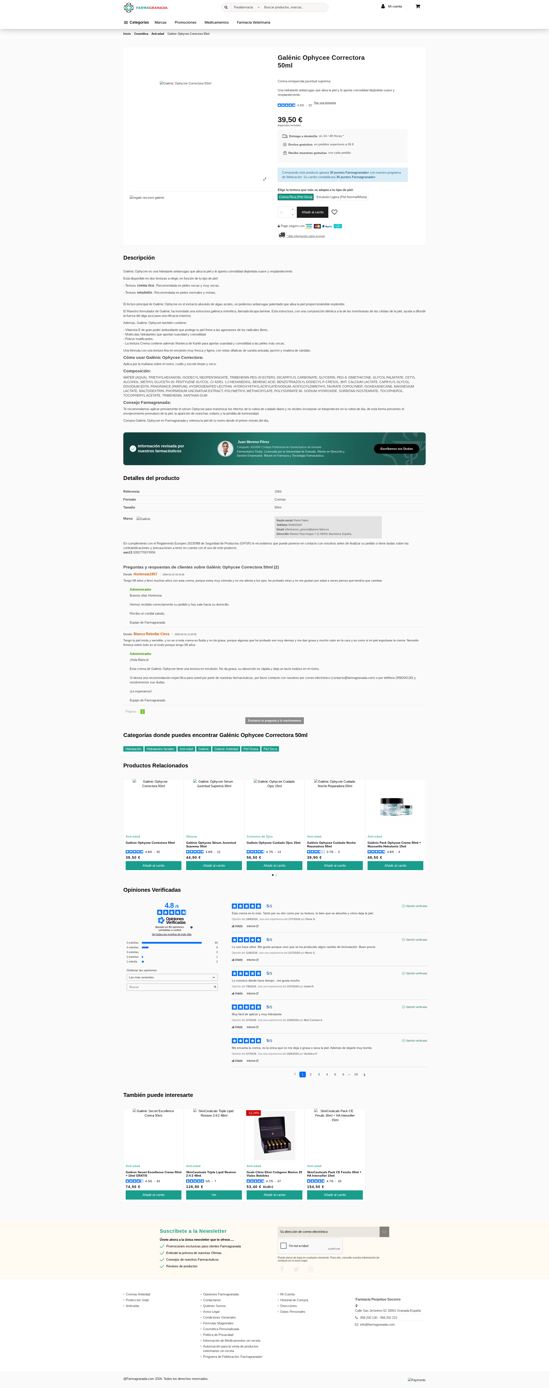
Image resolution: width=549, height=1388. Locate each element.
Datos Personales (292, 1311)
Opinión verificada (416, 906)
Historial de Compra (294, 1300)
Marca (128, 518)
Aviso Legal (211, 1311)
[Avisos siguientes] (364, 1074)
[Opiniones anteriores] (295, 1074)
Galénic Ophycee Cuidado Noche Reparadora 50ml (331, 844)
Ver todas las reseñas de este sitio (172, 934)
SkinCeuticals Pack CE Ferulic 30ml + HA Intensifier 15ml (334, 1173)
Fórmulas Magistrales (218, 1323)
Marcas (161, 22)
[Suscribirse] (384, 1232)
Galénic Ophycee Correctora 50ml (150, 842)
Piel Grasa (250, 749)
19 (356, 1074)
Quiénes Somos (214, 1306)
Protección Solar (137, 1300)
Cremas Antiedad (138, 1294)
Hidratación (133, 749)
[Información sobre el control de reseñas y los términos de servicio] (191, 927)
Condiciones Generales (219, 1317)
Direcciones (288, 1306)
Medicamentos (217, 22)
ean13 (127, 552)
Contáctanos (212, 1300)
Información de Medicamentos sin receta (231, 1340)
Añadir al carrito (313, 212)
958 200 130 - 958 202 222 (378, 1317)
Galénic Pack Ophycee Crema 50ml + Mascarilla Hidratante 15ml (394, 844)
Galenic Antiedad (226, 749)
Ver (214, 1195)
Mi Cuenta (287, 1294)
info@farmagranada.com (377, 1324)
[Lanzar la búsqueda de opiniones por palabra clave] (215, 987)
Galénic (203, 749)
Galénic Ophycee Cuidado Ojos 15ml (273, 842)
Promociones (185, 22)
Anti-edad (186, 749)
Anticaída (132, 1306)
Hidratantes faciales (160, 749)
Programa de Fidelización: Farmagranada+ (233, 1356)
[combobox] (246, 7)
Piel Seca (270, 749)
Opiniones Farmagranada (221, 1294)
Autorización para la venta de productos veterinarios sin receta (230, 1348)
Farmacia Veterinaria (253, 22)
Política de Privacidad (218, 1335)
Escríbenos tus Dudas (396, 448)
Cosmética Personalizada (221, 1329)
